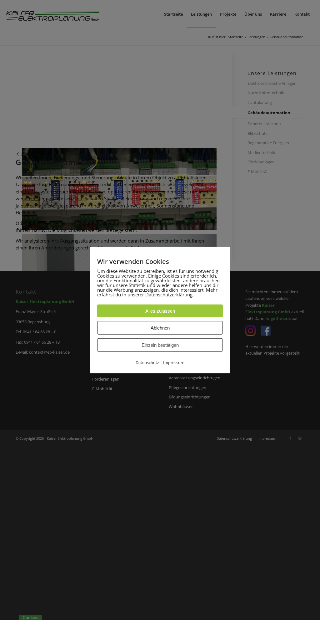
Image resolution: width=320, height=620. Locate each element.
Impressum (173, 362)
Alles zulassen (160, 310)
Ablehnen (160, 327)
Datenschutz (147, 362)
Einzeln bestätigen (160, 344)
